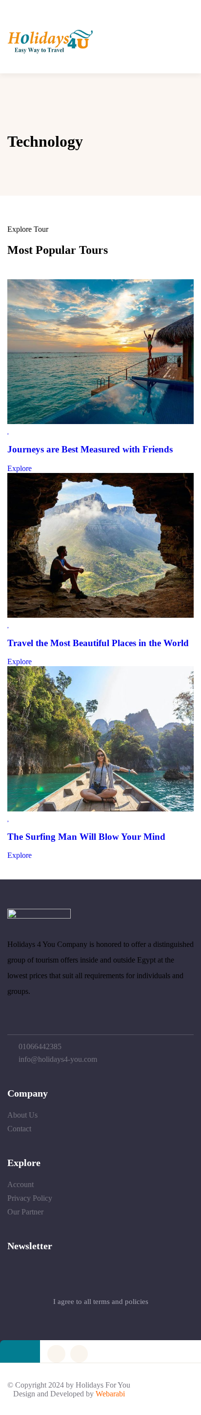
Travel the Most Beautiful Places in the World (98, 643)
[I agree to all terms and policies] (100, 1278)
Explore (19, 468)
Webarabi (110, 1394)
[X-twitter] (79, 1354)
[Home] (50, 51)
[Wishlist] (8, 430)
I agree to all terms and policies (100, 1301)
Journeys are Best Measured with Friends (90, 449)
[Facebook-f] (56, 1354)
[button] (182, 43)
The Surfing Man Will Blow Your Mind (86, 836)
